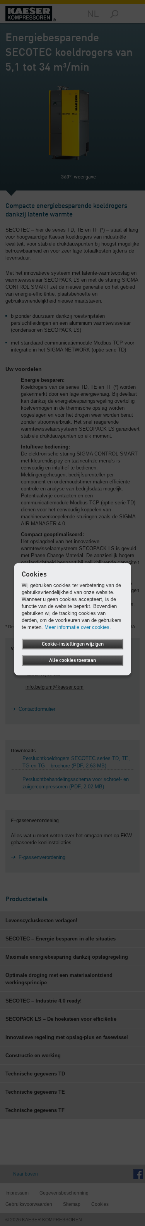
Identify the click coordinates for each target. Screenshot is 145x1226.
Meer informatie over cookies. (77, 627)
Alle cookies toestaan (72, 660)
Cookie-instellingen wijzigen (73, 644)
